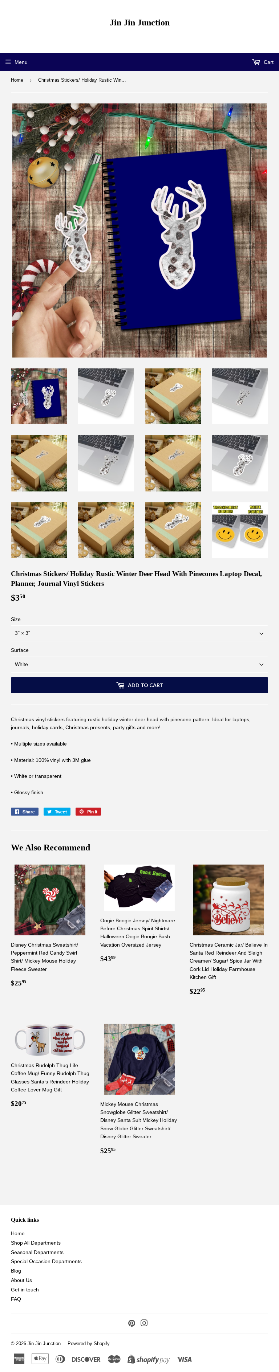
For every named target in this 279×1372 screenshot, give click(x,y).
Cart (268, 62)
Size (16, 619)
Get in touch (25, 1290)
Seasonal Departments (37, 1252)
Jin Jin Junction (140, 22)
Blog (16, 1271)
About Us (21, 1280)
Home (17, 80)
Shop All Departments (36, 1243)
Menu (21, 62)
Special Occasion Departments (46, 1261)
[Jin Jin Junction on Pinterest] (132, 1324)
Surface (20, 650)
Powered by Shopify (89, 1343)
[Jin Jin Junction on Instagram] (144, 1324)
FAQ (16, 1299)
